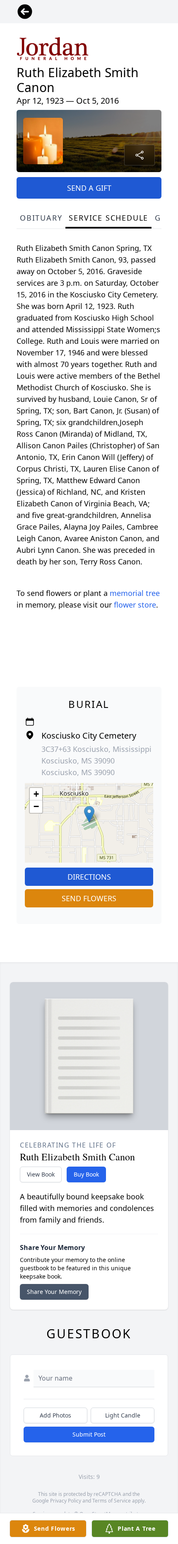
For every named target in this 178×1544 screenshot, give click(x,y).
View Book (41, 1174)
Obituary (41, 218)
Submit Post (89, 1434)
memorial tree (135, 593)
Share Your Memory (54, 1292)
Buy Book (86, 1174)
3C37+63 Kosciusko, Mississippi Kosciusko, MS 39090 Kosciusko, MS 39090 (96, 760)
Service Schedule (108, 218)
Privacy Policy (65, 1500)
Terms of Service (111, 1500)
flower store (135, 605)
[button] (89, 814)
